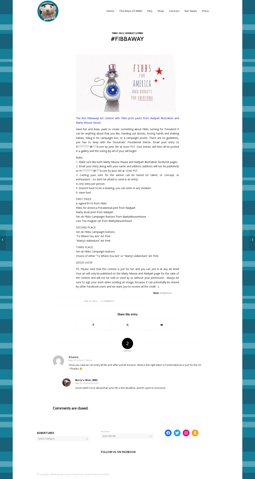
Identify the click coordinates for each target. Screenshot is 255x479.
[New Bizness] (252, 239)
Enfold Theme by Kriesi (97, 474)
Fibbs (115, 33)
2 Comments (107, 301)
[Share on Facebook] (93, 325)
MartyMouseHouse (134, 216)
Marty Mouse (129, 273)
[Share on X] (127, 325)
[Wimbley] (3, 239)
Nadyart (130, 208)
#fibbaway (166, 293)
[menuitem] (110, 11)
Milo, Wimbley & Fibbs (131, 33)
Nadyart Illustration (145, 162)
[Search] (214, 11)
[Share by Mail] (162, 325)
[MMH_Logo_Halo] (48, 11)
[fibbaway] (127, 83)
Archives (105, 431)
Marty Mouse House (115, 162)
